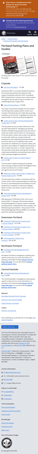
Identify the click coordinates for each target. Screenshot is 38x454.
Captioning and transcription (11, 411)
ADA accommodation (8, 407)
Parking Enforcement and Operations (15, 41)
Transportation (12, 39)
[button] (30, 33)
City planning (11, 311)
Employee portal (6, 427)
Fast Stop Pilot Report (11, 87)
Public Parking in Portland (10, 303)
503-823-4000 (21, 345)
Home (3, 39)
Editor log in (5, 430)
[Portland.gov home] (8, 33)
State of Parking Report (11, 105)
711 (2, 347)
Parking (4, 311)
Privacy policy (5, 414)
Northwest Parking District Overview (13, 296)
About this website (7, 423)
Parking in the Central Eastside (11, 300)
